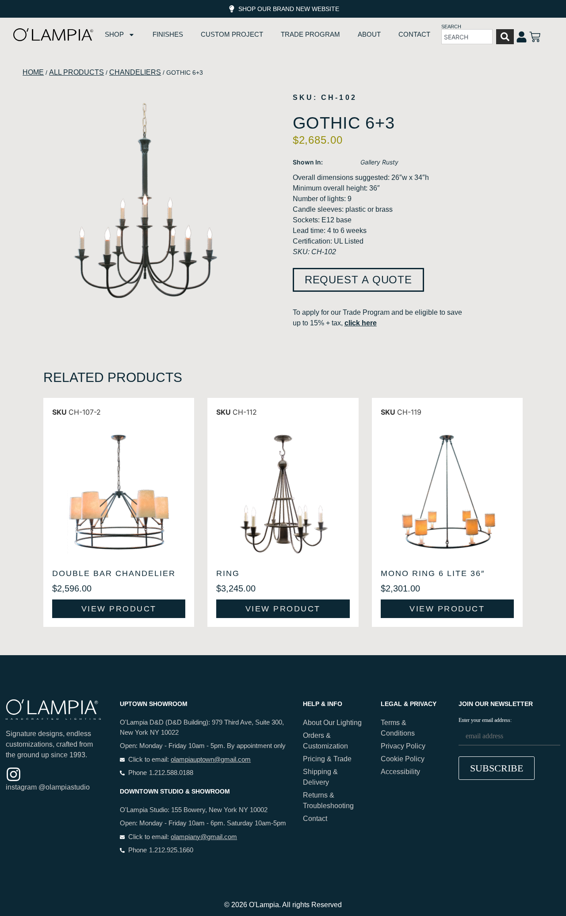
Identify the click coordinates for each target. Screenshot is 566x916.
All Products (76, 72)
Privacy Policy (403, 746)
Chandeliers (135, 72)
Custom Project (232, 34)
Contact (414, 34)
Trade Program (310, 34)
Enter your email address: (485, 720)
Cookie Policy (402, 759)
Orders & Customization (325, 741)
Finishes (168, 34)
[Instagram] (13, 774)
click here (360, 323)
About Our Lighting (332, 722)
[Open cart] (534, 36)
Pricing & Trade (327, 759)
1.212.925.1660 (171, 850)
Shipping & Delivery (320, 777)
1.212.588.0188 (171, 772)
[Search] (505, 36)
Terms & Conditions (398, 728)
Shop (114, 34)
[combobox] (467, 36)
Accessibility (400, 771)
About (369, 34)
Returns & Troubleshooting (328, 800)
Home (33, 72)
